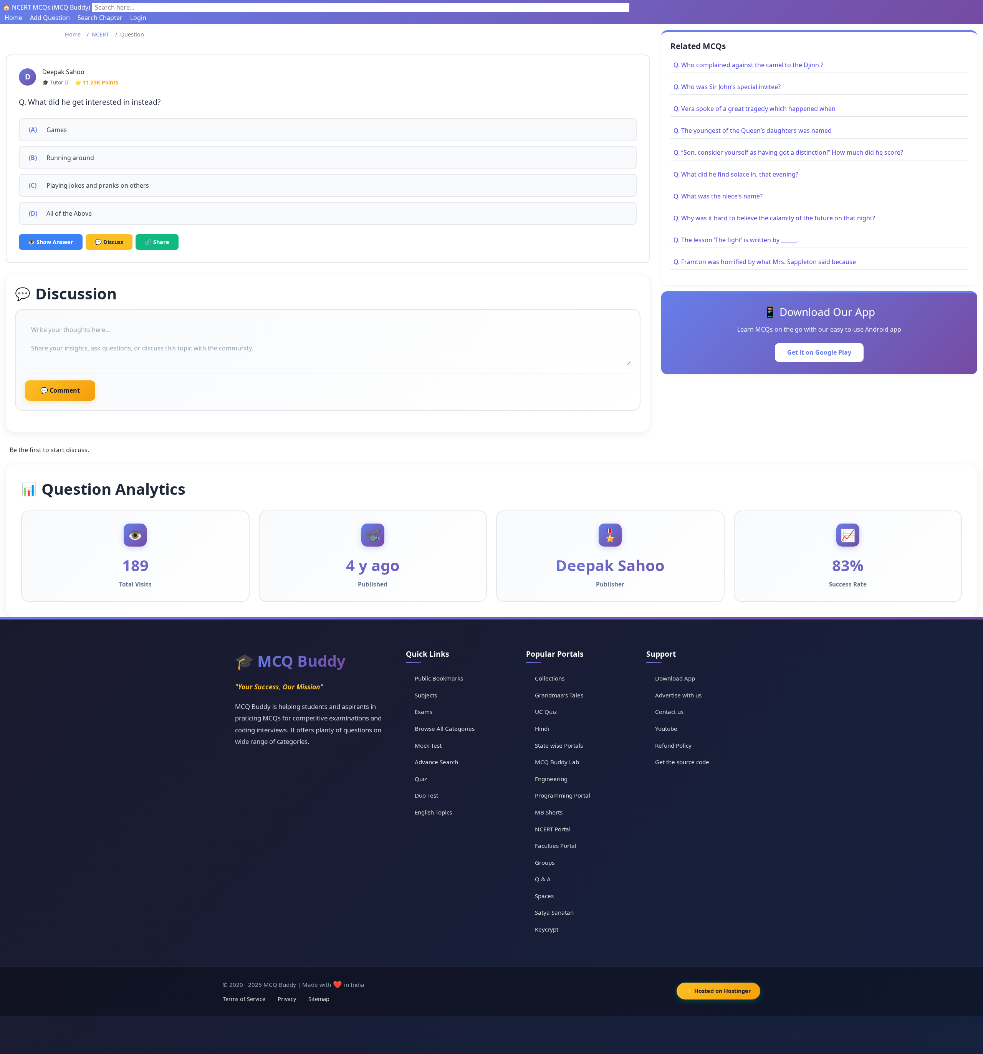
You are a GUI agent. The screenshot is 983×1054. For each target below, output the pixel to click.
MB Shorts (549, 812)
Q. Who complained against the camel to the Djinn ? (748, 65)
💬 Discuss (109, 242)
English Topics (433, 812)
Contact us (669, 711)
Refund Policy (673, 745)
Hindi (542, 728)
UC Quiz (546, 711)
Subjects (426, 695)
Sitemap (318, 999)
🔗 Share (157, 242)
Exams (423, 711)
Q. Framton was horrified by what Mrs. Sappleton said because (765, 262)
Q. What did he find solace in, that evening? (736, 174)
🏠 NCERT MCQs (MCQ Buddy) (46, 7)
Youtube (666, 728)
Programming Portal (562, 795)
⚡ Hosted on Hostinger (718, 991)
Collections (549, 678)
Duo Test (426, 795)
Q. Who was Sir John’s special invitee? (727, 87)
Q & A (543, 879)
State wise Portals (559, 745)
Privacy (287, 999)
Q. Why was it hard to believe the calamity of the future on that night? (774, 218)
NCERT (100, 34)
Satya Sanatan (554, 912)
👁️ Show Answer (50, 242)
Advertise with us (678, 695)
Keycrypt (546, 929)
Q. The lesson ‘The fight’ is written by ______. (736, 240)
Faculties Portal (555, 845)
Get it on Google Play (819, 352)
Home (13, 17)
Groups (544, 862)
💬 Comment (60, 390)
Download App (675, 678)
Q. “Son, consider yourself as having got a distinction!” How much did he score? (788, 152)
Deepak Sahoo (63, 72)
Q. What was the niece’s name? (718, 196)
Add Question (50, 17)
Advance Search (436, 762)
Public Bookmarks (439, 678)
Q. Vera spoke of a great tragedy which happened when (755, 108)
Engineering (551, 779)
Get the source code (682, 762)
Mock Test (428, 745)
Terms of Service (244, 999)
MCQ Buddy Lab (557, 762)
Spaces (544, 896)
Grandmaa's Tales (559, 695)
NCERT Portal (553, 829)
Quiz (421, 779)
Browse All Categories (445, 728)
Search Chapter (100, 17)
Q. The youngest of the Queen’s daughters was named (753, 130)
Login (138, 17)
